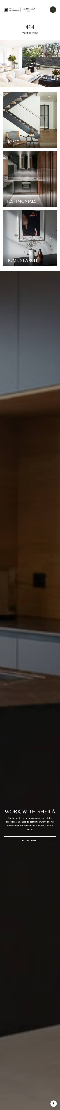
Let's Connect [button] (30, 840)
